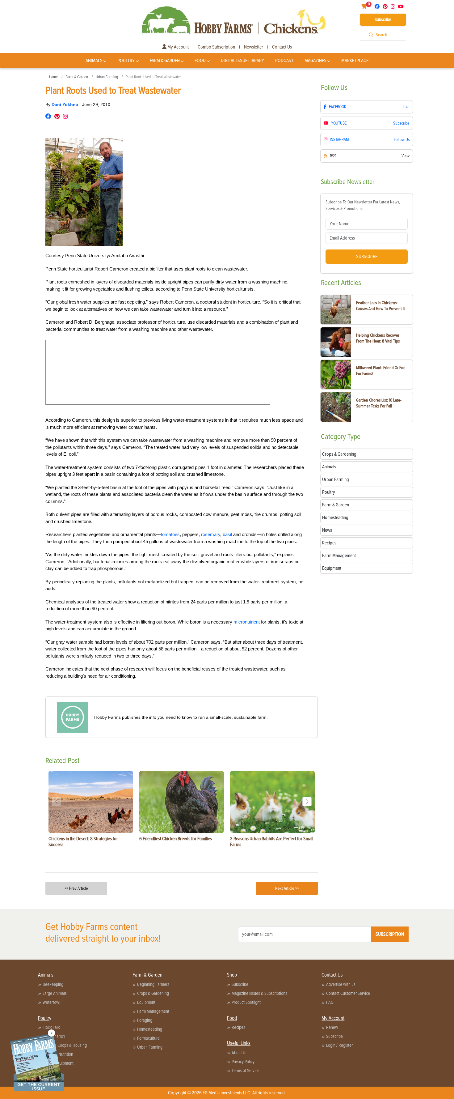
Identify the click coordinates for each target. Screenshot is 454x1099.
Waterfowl (51, 1002)
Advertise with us (340, 984)
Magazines (315, 61)
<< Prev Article (76, 888)
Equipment (146, 1002)
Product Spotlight (246, 1002)
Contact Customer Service (348, 993)
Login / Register (339, 1045)
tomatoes (170, 534)
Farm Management (153, 1011)
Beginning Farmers (153, 984)
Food (200, 61)
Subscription (390, 934)
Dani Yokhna (65, 104)
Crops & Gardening (153, 993)
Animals (94, 61)
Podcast (284, 61)
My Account (177, 47)
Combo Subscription (216, 47)
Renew (332, 1027)
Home (53, 77)
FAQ (330, 1002)
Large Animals (55, 993)
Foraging (144, 1020)
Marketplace (354, 61)
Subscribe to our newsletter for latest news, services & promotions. (363, 205)
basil (227, 534)
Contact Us (282, 47)
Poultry (126, 61)
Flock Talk (51, 1027)
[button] (307, 801)
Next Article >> (287, 888)
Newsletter (253, 47)
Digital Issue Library (242, 61)
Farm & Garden (165, 61)
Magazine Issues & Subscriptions (259, 993)
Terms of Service (245, 1070)
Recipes (238, 1027)
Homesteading (149, 1029)
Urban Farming (107, 77)
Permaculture (148, 1038)
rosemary (210, 534)
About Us (239, 1052)
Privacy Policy (243, 1061)
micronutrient (246, 621)
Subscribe (383, 19)
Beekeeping (53, 984)
